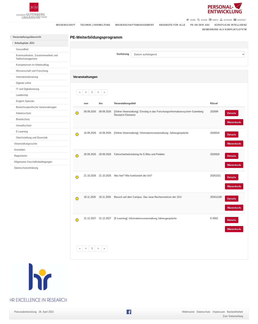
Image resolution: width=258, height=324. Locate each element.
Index (215, 20)
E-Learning (22, 131)
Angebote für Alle (172, 25)
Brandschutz (23, 119)
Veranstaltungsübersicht (27, 37)
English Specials (25, 101)
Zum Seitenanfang (233, 316)
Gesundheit (22, 49)
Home (193, 20)
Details (231, 113)
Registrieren (20, 155)
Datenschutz (203, 311)
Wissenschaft (65, 25)
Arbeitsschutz (23, 113)
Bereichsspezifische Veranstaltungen (36, 107)
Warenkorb (234, 122)
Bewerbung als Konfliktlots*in (224, 29)
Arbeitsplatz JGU (24, 43)
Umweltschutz (24, 125)
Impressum (219, 311)
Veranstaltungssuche (25, 143)
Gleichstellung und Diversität (31, 137)
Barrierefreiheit (235, 311)
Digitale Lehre (23, 83)
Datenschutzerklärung (26, 167)
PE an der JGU (200, 25)
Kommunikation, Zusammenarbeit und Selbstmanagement (37, 57)
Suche (204, 20)
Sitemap (228, 20)
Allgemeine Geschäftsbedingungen (33, 161)
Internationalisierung (27, 76)
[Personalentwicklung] (129, 8)
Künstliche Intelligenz (231, 25)
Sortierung (123, 54)
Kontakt (241, 20)
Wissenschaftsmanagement (134, 25)
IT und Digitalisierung (27, 89)
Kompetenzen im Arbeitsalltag (32, 64)
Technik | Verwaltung (95, 25)
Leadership (22, 95)
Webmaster (188, 311)
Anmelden (19, 149)
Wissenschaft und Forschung (32, 70)
